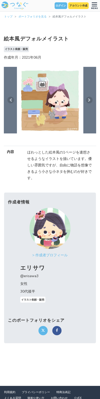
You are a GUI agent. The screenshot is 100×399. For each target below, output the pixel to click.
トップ (8, 17)
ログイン (61, 5)
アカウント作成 (78, 5)
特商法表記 (63, 392)
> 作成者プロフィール (50, 255)
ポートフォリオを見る (32, 17)
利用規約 (9, 392)
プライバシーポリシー (36, 392)
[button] (11, 100)
